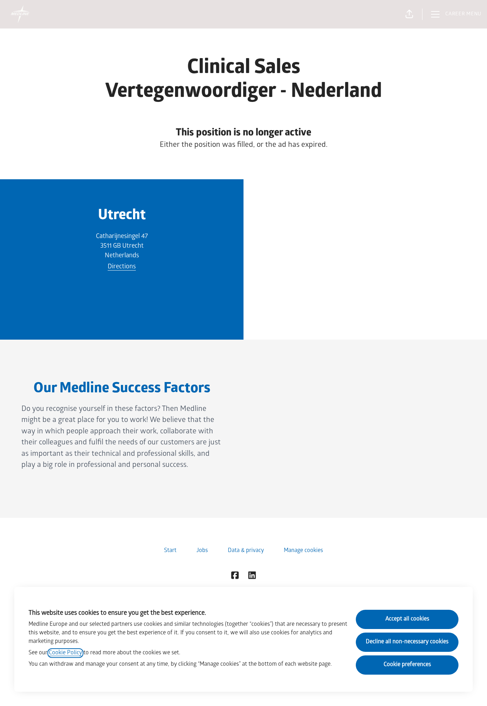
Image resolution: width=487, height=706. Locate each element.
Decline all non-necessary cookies (407, 642)
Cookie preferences (407, 664)
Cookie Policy (65, 653)
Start (170, 550)
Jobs (202, 550)
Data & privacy (246, 550)
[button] (409, 14)
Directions (122, 267)
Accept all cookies (407, 619)
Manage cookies (303, 550)
